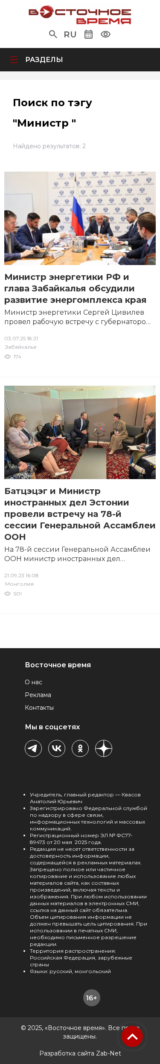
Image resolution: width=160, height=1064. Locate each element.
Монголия (19, 584)
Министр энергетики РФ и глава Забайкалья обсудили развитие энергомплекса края (75, 288)
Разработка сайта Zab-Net (80, 1053)
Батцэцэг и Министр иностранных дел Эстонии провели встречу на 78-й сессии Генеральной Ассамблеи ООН (80, 514)
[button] (53, 34)
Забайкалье (21, 347)
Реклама (38, 695)
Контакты (39, 707)
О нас (33, 682)
